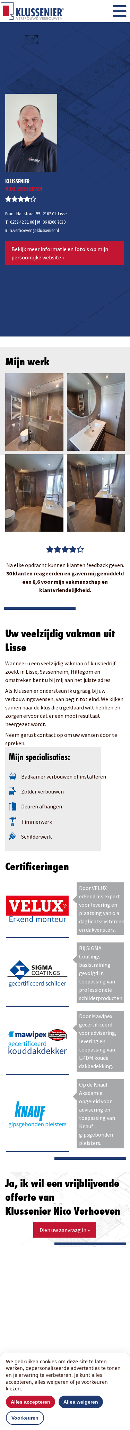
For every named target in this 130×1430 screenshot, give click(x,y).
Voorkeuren (24, 1418)
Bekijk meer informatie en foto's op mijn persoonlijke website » (59, 253)
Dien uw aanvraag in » (65, 1230)
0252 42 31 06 (22, 222)
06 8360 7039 (54, 222)
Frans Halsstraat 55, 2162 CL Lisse (36, 213)
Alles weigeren (80, 1402)
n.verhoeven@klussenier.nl (34, 230)
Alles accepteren (30, 1402)
